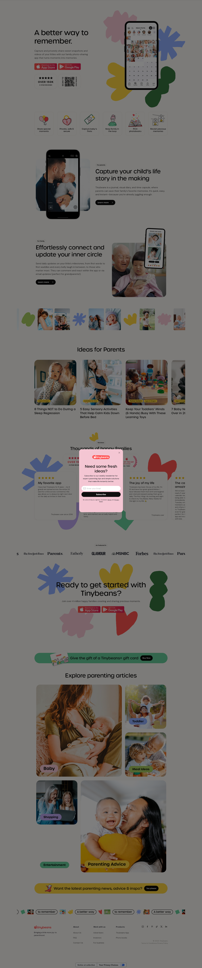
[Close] (119, 452)
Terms (109, 500)
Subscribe (101, 494)
